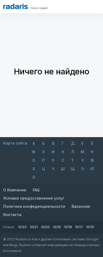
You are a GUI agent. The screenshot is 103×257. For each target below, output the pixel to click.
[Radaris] (15, 6)
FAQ (36, 190)
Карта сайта (15, 143)
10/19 (57, 227)
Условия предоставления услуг (33, 198)
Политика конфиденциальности (34, 206)
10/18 (68, 227)
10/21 (34, 227)
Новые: (9, 227)
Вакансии (81, 206)
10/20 (45, 227)
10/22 (22, 227)
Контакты (12, 214)
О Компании (14, 190)
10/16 (90, 227)
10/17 (79, 227)
